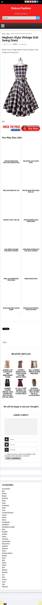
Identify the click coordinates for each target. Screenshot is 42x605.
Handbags (5, 524)
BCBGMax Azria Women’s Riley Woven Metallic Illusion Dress (34, 392)
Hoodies (5, 531)
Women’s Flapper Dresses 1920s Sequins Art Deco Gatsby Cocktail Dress (7, 393)
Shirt (3, 560)
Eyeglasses (6, 522)
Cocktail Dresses (7, 512)
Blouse (4, 496)
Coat (3, 510)
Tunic (4, 582)
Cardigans (5, 505)
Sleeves (4, 570)
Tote (3, 577)
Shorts (4, 565)
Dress (7, 33)
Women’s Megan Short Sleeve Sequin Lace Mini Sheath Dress (21, 373)
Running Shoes (7, 553)
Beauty (4, 493)
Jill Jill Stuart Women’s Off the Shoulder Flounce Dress (21, 391)
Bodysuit (5, 498)
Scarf (3, 558)
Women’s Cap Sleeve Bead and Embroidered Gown (8, 373)
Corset (4, 515)
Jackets (4, 534)
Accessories (6, 488)
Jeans (4, 536)
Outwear (5, 546)
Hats (3, 529)
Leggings (5, 539)
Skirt (3, 567)
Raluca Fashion (21, 8)
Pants (4, 551)
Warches (5, 586)
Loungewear (6, 541)
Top (3, 574)
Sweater (5, 572)
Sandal (4, 555)
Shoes (4, 562)
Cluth (3, 508)
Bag (3, 491)
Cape (4, 503)
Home (3, 33)
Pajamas (5, 548)
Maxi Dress (6, 543)
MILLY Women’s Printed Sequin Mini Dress (34, 372)
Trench (4, 579)
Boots (4, 500)
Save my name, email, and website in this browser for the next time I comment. (20, 455)
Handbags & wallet (8, 527)
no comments (22, 44)
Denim (4, 517)
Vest (3, 584)
